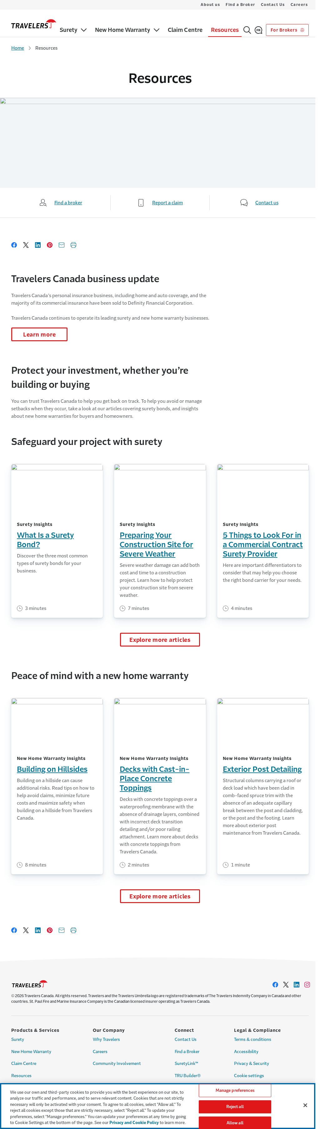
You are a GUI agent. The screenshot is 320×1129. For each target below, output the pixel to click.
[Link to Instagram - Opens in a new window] (307, 984)
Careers (299, 5)
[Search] (247, 30)
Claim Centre (23, 1064)
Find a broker (68, 202)
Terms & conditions (252, 1039)
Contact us (266, 202)
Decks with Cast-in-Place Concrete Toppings (154, 779)
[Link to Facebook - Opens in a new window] (275, 984)
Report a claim (167, 202)
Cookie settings (249, 1076)
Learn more (39, 334)
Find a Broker (240, 5)
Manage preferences (235, 1091)
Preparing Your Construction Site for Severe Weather (156, 545)
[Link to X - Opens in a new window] (286, 984)
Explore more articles (160, 640)
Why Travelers (106, 1039)
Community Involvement (117, 1064)
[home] (33, 23)
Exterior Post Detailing (262, 769)
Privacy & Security (251, 1064)
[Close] (305, 1105)
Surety (17, 1039)
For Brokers (284, 30)
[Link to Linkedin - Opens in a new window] (296, 984)
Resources (21, 1076)
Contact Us (273, 5)
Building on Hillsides (52, 769)
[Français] (258, 30)
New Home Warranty (31, 1052)
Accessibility (246, 1052)
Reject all (235, 1107)
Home (17, 48)
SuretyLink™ (186, 1064)
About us (210, 5)
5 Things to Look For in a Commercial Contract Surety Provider (263, 545)
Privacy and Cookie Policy (134, 1123)
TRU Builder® (188, 1076)
